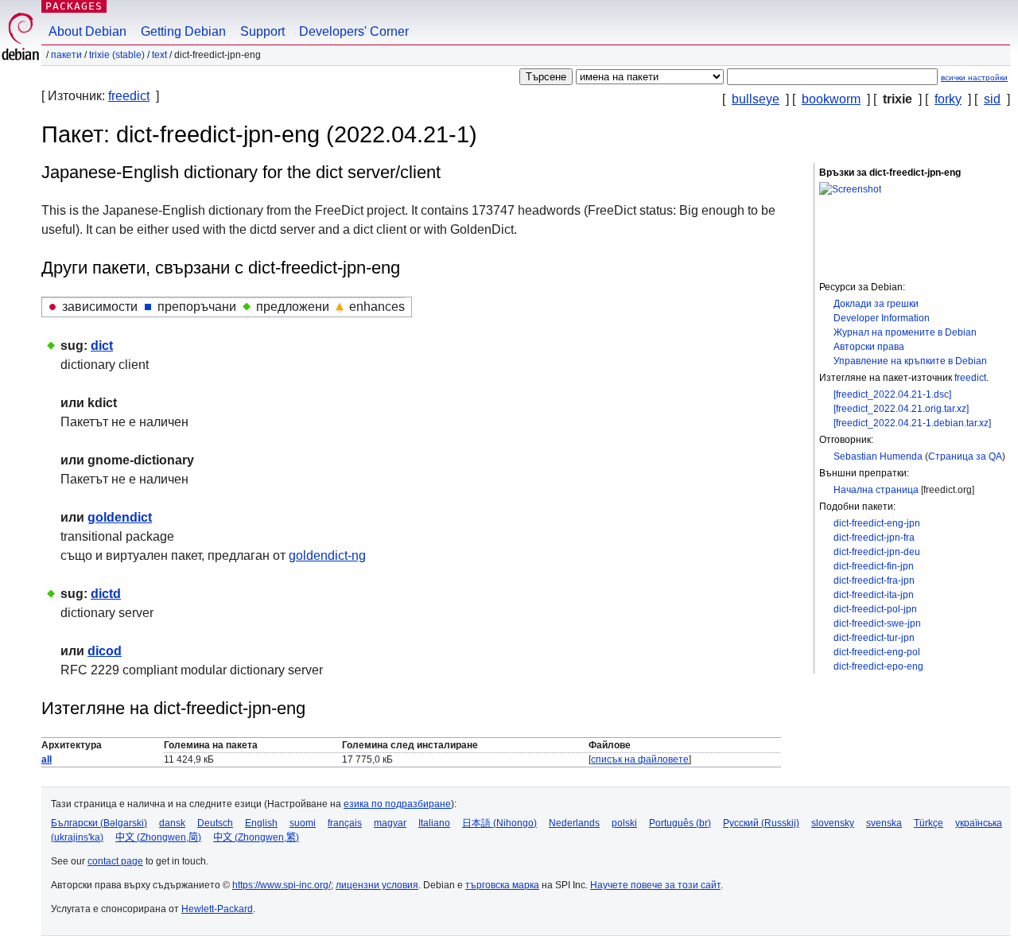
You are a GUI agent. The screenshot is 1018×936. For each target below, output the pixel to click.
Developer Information (881, 318)
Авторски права (868, 346)
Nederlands (574, 823)
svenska (884, 823)
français (345, 823)
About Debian (87, 31)
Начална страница (876, 489)
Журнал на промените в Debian (905, 332)
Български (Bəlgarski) (99, 823)
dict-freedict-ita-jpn (873, 594)
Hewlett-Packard (217, 909)
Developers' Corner (354, 31)
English (261, 823)
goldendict (119, 517)
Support (262, 31)
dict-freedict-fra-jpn (874, 580)
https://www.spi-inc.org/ (281, 885)
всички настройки (974, 77)
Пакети (66, 54)
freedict (129, 96)
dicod (104, 651)
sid (992, 99)
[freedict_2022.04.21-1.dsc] (892, 394)
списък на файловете (640, 759)
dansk (172, 823)
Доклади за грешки (876, 303)
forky (948, 99)
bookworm (831, 99)
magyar (390, 823)
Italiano (434, 823)
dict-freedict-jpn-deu (876, 551)
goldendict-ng (327, 555)
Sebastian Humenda (878, 456)
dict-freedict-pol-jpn (875, 609)
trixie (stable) (117, 54)
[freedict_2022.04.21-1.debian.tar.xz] (912, 423)
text (159, 54)
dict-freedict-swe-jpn (877, 623)
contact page (115, 861)
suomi (302, 823)
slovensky (832, 823)
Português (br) (680, 823)
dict (102, 345)
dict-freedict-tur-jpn (874, 637)
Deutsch (215, 823)
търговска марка (502, 885)
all (46, 759)
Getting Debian (183, 31)
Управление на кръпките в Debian (910, 361)
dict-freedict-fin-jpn (873, 566)
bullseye (755, 99)
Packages (74, 6)
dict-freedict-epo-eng (878, 666)
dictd (106, 593)
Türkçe (928, 823)
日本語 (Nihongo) (499, 823)
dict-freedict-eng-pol (876, 652)
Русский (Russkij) (761, 823)
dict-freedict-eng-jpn (876, 523)
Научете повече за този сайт (655, 885)
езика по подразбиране (397, 804)
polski (624, 823)
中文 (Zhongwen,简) (158, 837)
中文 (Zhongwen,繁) (256, 837)
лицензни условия (377, 885)
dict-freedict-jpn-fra (874, 537)
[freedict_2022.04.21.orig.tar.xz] (901, 408)
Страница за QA (965, 456)
